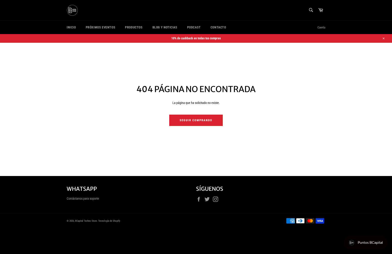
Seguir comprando (196, 120)
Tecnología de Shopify (109, 220)
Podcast (194, 27)
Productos (133, 27)
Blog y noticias (164, 27)
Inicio (71, 27)
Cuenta (321, 27)
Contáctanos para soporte (83, 198)
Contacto (218, 27)
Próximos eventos (100, 27)
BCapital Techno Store (86, 220)
